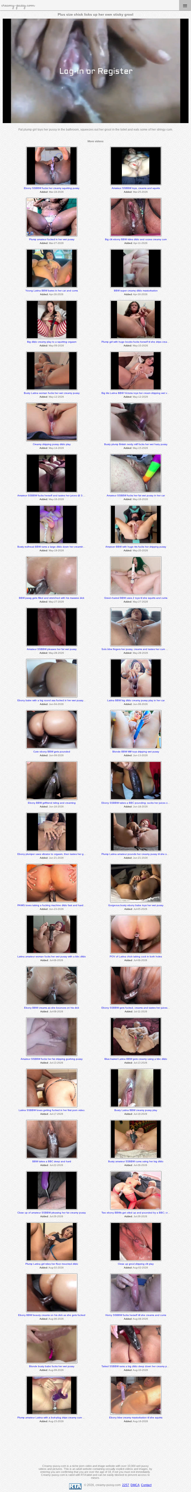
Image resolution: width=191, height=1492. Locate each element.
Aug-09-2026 (56, 1370)
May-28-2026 (56, 653)
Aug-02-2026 (56, 1267)
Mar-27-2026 (56, 243)
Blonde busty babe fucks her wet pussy (51, 1366)
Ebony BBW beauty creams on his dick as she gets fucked (51, 1315)
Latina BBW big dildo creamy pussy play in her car (136, 700)
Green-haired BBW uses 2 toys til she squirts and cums (135, 598)
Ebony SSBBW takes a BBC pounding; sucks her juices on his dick (139, 802)
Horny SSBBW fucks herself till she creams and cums (135, 1315)
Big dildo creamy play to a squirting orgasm (51, 341)
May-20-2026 (140, 550)
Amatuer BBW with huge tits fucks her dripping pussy (135, 546)
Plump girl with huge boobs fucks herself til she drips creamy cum (138, 341)
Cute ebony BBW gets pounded (51, 751)
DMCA (135, 1485)
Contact (146, 1485)
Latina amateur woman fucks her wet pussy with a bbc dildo (51, 956)
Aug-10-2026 (140, 1370)
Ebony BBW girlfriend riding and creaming (52, 802)
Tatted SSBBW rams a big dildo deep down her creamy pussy (136, 1366)
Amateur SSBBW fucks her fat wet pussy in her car (136, 495)
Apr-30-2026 (140, 294)
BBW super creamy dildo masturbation (136, 290)
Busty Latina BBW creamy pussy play (135, 1110)
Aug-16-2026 (140, 1421)
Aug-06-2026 (56, 1318)
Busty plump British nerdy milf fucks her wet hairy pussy (135, 444)
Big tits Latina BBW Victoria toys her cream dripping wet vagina (137, 393)
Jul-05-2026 (140, 909)
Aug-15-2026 (56, 1421)
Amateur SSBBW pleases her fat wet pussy (52, 649)
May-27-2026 (56, 601)
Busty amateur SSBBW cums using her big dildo (135, 1161)
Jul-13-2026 (56, 1062)
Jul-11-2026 (140, 1011)
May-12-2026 (56, 396)
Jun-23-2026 (56, 909)
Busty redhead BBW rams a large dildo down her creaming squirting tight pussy (62, 546)
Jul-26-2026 (140, 1165)
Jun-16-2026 (56, 806)
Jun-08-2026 (140, 704)
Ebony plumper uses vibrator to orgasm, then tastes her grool (52, 854)
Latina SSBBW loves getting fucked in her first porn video (52, 1110)
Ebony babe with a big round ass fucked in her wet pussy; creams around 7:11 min (64, 700)
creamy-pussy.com (18, 5)
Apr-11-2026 (140, 243)
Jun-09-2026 (56, 755)
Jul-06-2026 (56, 960)
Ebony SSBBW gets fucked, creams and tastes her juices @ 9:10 (139, 1007)
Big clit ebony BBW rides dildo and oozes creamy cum (136, 239)
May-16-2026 (56, 499)
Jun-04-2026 (56, 704)
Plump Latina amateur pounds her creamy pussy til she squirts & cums (141, 854)
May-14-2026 (56, 448)
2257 (125, 1485)
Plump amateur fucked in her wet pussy (51, 239)
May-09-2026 (56, 345)
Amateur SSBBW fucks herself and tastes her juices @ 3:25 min (54, 495)
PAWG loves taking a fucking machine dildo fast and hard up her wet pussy (60, 905)
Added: (44, 191)
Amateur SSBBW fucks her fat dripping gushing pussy (52, 1059)
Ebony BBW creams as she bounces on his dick (51, 1007)
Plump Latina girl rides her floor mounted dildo (51, 1263)
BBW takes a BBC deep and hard (51, 1161)
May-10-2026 (140, 345)
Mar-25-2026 (140, 191)
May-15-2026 (140, 448)
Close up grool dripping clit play (136, 1263)
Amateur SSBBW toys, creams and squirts (136, 188)
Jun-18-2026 (140, 806)
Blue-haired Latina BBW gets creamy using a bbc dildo (135, 1059)
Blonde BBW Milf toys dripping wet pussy (135, 751)
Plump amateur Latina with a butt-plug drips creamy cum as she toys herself (60, 1417)
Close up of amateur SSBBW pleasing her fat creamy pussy (51, 1212)
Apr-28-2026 (56, 294)
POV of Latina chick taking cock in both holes (136, 956)
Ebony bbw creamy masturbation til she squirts (135, 1417)
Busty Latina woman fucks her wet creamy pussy (52, 393)
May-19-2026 (56, 550)
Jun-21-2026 (56, 857)
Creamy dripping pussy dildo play (52, 444)
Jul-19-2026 (140, 1114)
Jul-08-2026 (56, 1011)
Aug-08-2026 (140, 1318)
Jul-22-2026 (56, 1165)
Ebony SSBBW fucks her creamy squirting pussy (51, 188)
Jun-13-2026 (140, 755)
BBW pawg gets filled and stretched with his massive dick (51, 598)
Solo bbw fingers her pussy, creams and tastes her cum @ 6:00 (137, 649)
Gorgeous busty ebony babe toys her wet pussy (135, 905)
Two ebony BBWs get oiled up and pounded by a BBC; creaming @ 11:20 (144, 1212)
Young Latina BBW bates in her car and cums (51, 290)
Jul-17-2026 (56, 1114)
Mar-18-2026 (56, 191)
